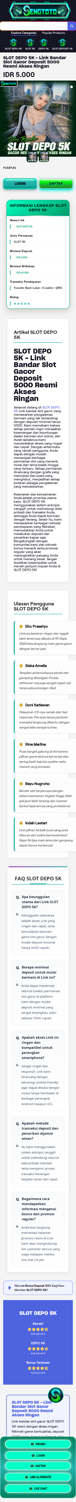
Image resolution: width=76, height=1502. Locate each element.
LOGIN (20, 183)
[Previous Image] (3, 119)
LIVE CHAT (40, 1490)
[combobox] (34, 26)
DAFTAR (56, 183)
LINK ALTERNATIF (40, 1478)
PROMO (41, 1443)
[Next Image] (72, 119)
